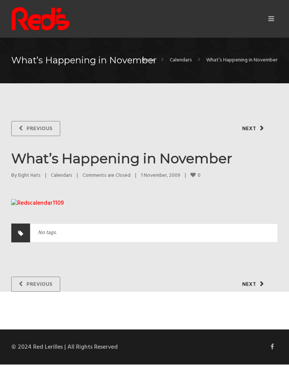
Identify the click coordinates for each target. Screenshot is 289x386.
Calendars (181, 60)
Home (148, 60)
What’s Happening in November (121, 158)
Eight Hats (29, 175)
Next (249, 128)
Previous (40, 128)
